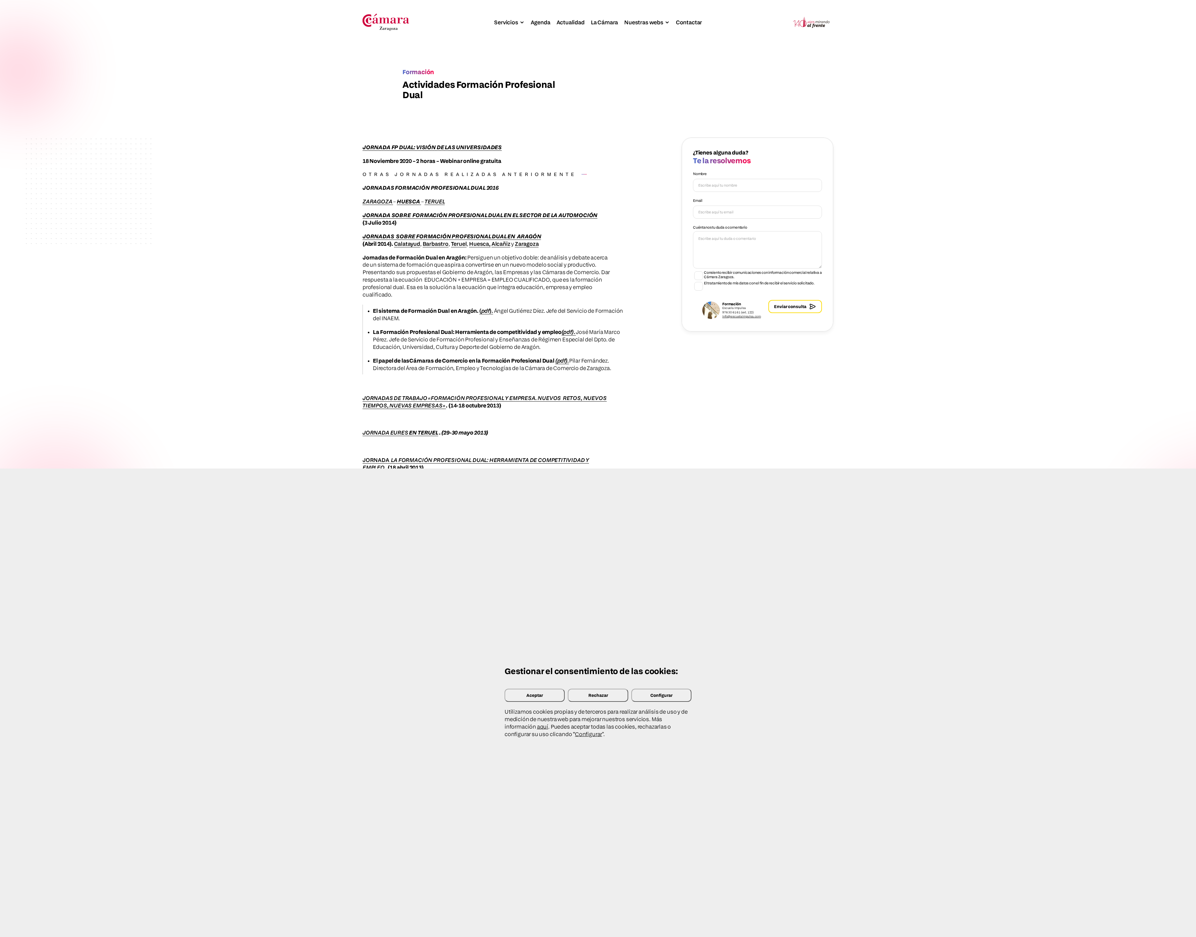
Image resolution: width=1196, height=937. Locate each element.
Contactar (689, 22)
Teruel (459, 243)
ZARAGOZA (378, 201)
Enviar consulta (790, 306)
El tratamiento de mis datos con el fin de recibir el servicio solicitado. (759, 283)
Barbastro (435, 243)
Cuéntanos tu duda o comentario (720, 227)
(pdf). (562, 360)
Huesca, (480, 243)
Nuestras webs (643, 22)
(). (486, 310)
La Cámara (604, 22)
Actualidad (571, 22)
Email (697, 200)
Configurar (661, 695)
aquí (542, 726)
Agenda (540, 22)
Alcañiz (500, 243)
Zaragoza (527, 243)
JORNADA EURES (385, 432)
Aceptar (534, 695)
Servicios (506, 22)
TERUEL (435, 201)
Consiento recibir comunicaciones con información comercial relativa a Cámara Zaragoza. (763, 274)
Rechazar (598, 695)
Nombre (700, 173)
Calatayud (407, 243)
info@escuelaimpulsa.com (741, 316)
